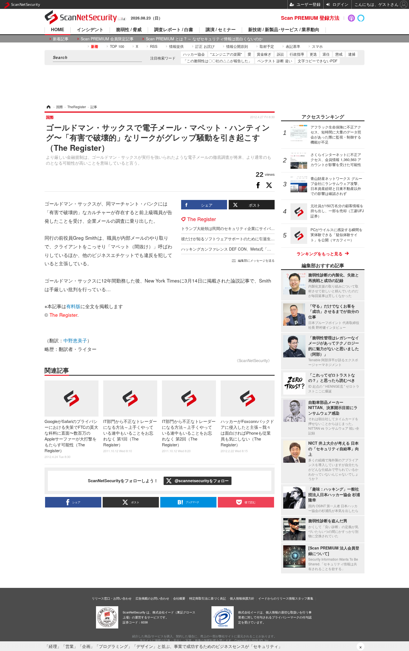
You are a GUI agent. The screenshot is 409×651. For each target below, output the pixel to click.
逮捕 (351, 54)
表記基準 (293, 46)
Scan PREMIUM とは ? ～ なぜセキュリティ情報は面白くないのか (204, 38)
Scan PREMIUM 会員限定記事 (107, 38)
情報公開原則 (237, 46)
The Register (201, 218)
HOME (57, 30)
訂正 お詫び (205, 46)
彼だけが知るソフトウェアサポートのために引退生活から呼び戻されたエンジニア (253, 238)
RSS (153, 46)
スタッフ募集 (304, 598)
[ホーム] (48, 106)
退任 (326, 54)
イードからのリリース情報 (276, 598)
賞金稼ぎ (264, 54)
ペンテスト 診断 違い (274, 60)
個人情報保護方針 (242, 598)
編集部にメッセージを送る (256, 260)
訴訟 (280, 54)
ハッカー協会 (194, 54)
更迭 (313, 54)
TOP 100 (117, 46)
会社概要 (179, 598)
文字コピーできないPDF (317, 60)
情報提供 (176, 46)
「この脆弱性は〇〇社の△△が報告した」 (217, 60)
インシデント (90, 30)
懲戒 (339, 54)
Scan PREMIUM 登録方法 (310, 17)
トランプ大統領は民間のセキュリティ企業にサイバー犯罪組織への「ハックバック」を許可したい (267, 228)
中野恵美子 (75, 340)
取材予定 (267, 46)
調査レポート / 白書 (173, 30)
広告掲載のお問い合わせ (152, 598)
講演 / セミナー (221, 30)
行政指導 (297, 54)
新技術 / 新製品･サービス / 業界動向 (283, 30)
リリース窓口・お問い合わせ (112, 598)
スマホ (317, 46)
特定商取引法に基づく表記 (207, 598)
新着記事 (60, 38)
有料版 (73, 306)
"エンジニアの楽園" (226, 54)
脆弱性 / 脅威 (129, 30)
